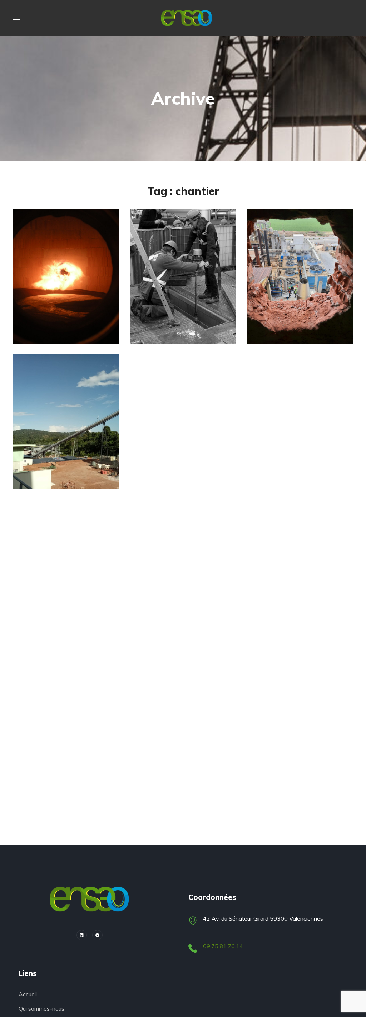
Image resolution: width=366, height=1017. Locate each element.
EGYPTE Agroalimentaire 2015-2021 (302, 322)
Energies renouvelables (66, 440)
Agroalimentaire (289, 295)
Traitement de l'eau (60, 295)
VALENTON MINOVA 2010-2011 (64, 322)
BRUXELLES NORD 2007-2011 (175, 322)
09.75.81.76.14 (223, 946)
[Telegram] (97, 935)
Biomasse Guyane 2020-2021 (62, 467)
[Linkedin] (81, 935)
